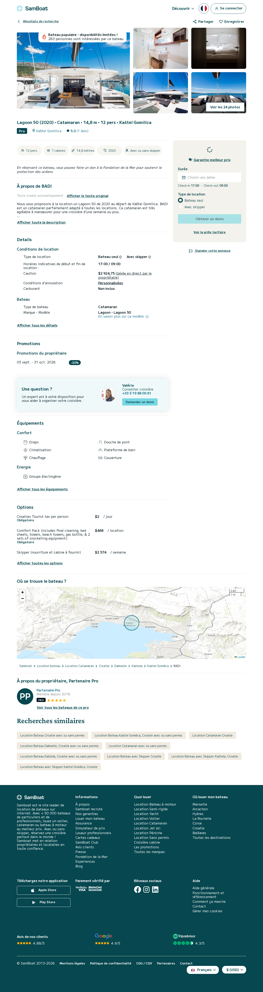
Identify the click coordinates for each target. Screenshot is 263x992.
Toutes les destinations (212, 837)
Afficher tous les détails (37, 325)
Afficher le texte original (87, 196)
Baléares (199, 833)
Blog (79, 866)
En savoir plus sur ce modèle (121, 316)
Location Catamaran (150, 823)
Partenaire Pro (48, 690)
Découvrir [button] (181, 8)
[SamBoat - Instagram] (146, 889)
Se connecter (231, 7)
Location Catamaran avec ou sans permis (138, 746)
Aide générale (203, 888)
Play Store (47, 902)
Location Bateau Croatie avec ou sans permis (52, 735)
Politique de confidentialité (110, 963)
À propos (82, 804)
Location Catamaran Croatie (213, 735)
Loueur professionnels (93, 833)
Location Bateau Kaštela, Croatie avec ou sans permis (58, 756)
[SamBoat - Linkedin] (155, 889)
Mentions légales (72, 963)
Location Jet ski (147, 828)
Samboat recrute (89, 809)
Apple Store (47, 890)
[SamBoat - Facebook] (137, 889)
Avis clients (84, 847)
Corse (197, 823)
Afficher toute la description (41, 222)
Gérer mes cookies (207, 911)
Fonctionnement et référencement (208, 895)
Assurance (83, 823)
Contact (199, 906)
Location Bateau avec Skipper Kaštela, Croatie (205, 756)
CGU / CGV (144, 963)
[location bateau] (32, 8)
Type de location (191, 194)
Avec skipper (195, 207)
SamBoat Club (86, 842)
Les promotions (146, 847)
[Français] (204, 8)
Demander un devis (140, 402)
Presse (80, 852)
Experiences (85, 861)
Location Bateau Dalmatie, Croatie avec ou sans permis (59, 746)
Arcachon (200, 809)
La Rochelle (202, 818)
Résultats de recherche (40, 21)
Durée (183, 169)
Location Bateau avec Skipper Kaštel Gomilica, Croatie (58, 767)
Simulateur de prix (90, 828)
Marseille (200, 804)
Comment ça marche (209, 901)
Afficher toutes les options (40, 563)
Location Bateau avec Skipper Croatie (134, 756)
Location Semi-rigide (151, 809)
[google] (103, 936)
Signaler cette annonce (212, 251)
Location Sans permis (151, 837)
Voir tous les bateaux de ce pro (63, 707)
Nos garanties (86, 814)
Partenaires (166, 963)
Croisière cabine (147, 842)
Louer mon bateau (90, 818)
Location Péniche (148, 833)
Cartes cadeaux (87, 837)
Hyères (198, 814)
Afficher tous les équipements (42, 489)
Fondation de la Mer (91, 857)
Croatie (198, 828)
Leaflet (241, 657)
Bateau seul (194, 200)
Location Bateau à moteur (155, 804)
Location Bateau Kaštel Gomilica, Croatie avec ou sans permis (138, 735)
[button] (22, 592)
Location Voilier (147, 818)
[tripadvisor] (185, 936)
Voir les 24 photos (225, 106)
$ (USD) (232, 969)
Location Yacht (146, 814)
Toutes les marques (149, 852)
